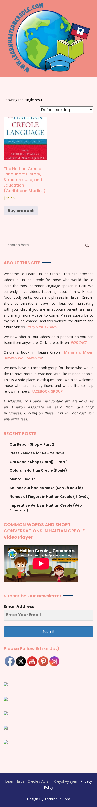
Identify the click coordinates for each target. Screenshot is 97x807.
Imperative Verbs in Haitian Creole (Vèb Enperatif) (46, 508)
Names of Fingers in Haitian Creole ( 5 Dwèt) (50, 496)
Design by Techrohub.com (48, 799)
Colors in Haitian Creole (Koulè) (38, 470)
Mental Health (23, 479)
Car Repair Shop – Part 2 (32, 444)
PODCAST (79, 342)
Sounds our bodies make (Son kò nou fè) (46, 487)
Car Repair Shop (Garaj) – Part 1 (39, 461)
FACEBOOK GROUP (47, 391)
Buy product (21, 210)
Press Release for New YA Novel (38, 453)
